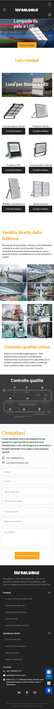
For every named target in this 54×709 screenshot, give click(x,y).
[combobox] (4, 513)
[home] (27, 10)
